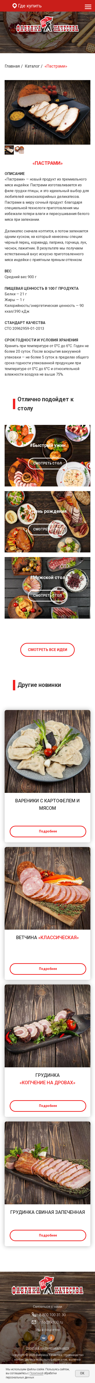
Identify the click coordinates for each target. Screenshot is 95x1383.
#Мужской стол (47, 577)
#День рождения (48, 511)
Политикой (36, 1373)
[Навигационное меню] (88, 7)
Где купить (30, 6)
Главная (12, 66)
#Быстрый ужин (47, 445)
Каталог (32, 66)
